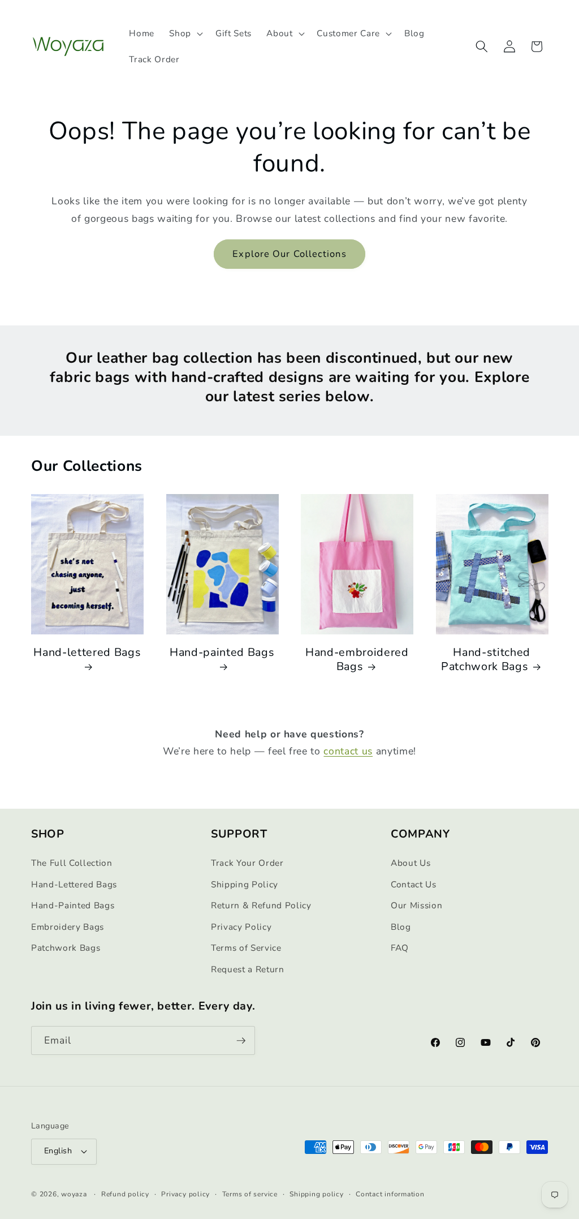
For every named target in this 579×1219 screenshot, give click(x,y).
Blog (401, 927)
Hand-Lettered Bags (74, 884)
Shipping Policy (244, 884)
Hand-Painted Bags (72, 905)
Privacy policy (185, 1194)
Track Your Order (247, 863)
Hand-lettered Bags (87, 652)
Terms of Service (246, 948)
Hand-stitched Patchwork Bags (485, 659)
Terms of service (250, 1194)
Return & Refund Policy (261, 905)
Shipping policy (317, 1194)
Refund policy (125, 1194)
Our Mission (416, 905)
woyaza (74, 1194)
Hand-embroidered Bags (357, 659)
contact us (348, 751)
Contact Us (414, 884)
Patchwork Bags (65, 948)
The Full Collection (72, 863)
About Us (410, 863)
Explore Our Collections (289, 253)
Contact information (390, 1194)
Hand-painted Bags (222, 652)
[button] (185, 33)
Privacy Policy (241, 927)
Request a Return (247, 969)
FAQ (400, 948)
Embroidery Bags (67, 927)
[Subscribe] (240, 1040)
